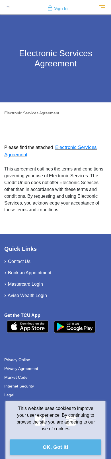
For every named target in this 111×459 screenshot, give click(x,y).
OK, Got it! (55, 447)
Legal (9, 395)
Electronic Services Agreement (31, 113)
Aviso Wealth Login (27, 295)
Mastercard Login (25, 284)
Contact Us (19, 261)
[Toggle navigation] (101, 7)
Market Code (16, 377)
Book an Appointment (29, 272)
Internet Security (19, 386)
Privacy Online (17, 359)
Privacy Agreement (21, 368)
